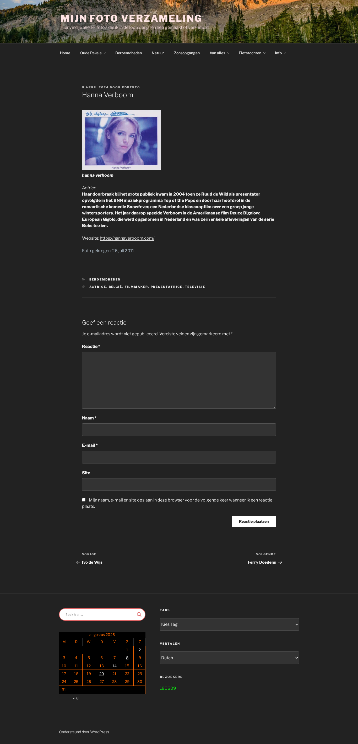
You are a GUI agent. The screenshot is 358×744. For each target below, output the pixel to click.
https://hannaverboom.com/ (127, 238)
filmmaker (136, 287)
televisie (195, 287)
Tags (165, 610)
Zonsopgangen (187, 53)
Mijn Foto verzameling (131, 18)
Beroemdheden (128, 53)
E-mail (90, 445)
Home (65, 53)
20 (101, 673)
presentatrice (167, 287)
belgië (115, 287)
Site (86, 472)
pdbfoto (131, 87)
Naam (89, 418)
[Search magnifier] (139, 614)
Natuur (158, 53)
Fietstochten (250, 53)
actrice (97, 287)
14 (114, 666)
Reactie (91, 346)
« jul (76, 698)
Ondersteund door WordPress (84, 732)
